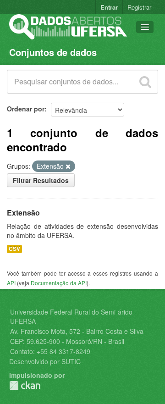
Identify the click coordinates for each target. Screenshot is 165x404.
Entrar (109, 7)
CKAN (24, 385)
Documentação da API (59, 283)
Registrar (139, 7)
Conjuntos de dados (53, 52)
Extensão (23, 212)
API (11, 283)
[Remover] (68, 166)
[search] (145, 82)
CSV (14, 249)
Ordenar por (25, 108)
